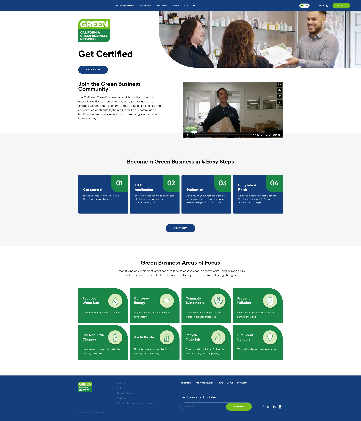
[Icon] (280, 407)
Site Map (121, 398)
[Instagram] (268, 407)
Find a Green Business (124, 5)
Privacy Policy (123, 383)
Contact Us (189, 5)
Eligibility (121, 388)
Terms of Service (125, 393)
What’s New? (162, 5)
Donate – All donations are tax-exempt (136, 403)
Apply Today (93, 70)
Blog (221, 383)
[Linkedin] (274, 407)
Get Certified (145, 5)
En (302, 6)
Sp (307, 6)
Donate (341, 6)
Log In (321, 5)
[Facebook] (263, 407)
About (176, 5)
